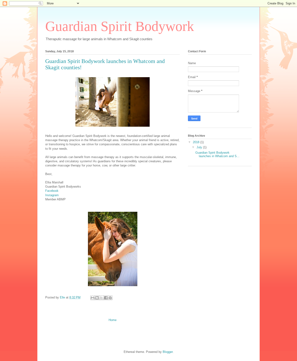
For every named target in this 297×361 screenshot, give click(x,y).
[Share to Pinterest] (110, 297)
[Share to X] (101, 297)
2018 (196, 142)
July (200, 147)
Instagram (52, 195)
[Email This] (92, 297)
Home (112, 320)
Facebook (51, 190)
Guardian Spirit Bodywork (119, 26)
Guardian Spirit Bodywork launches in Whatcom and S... (217, 154)
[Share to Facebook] (105, 297)
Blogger (168, 352)
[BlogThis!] (97, 297)
